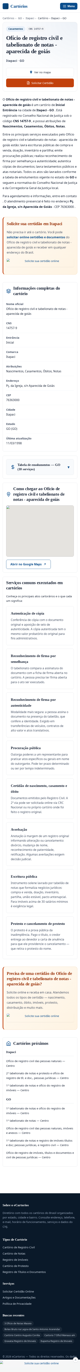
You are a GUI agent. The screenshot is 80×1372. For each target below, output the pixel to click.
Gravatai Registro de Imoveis (20, 1341)
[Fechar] (75, 1359)
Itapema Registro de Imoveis (56, 1341)
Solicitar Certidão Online (18, 1291)
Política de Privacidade (17, 1303)
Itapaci (30, 18)
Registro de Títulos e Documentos (24, 1272)
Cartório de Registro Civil (19, 1247)
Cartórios (19, 6)
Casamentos (15, 28)
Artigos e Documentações (19, 1297)
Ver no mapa (42, 72)
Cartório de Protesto (16, 1266)
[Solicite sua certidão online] (40, 263)
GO (20, 18)
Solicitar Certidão (42, 83)
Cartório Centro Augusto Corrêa (22, 1335)
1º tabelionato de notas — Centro (27, 1120)
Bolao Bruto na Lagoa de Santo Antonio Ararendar (32, 1329)
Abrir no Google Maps (26, 564)
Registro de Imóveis (15, 1259)
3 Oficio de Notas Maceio (18, 1323)
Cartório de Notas (14, 1253)
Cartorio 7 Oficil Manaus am (59, 1335)
